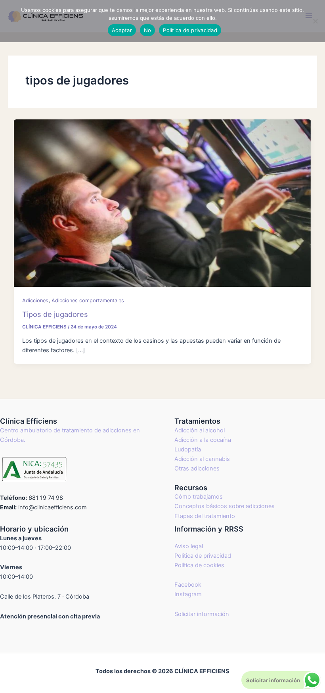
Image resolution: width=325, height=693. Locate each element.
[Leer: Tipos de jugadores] (163, 202)
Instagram (188, 594)
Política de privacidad (202, 555)
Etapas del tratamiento (204, 516)
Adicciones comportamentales (88, 300)
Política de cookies (199, 565)
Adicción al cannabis (202, 459)
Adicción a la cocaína (202, 439)
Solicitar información (201, 614)
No (147, 30)
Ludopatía (187, 449)
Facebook (187, 584)
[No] (315, 21)
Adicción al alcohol (199, 430)
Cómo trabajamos (198, 496)
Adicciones (35, 300)
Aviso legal (188, 546)
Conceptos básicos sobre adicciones (224, 506)
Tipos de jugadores (55, 314)
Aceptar (122, 30)
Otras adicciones (197, 468)
